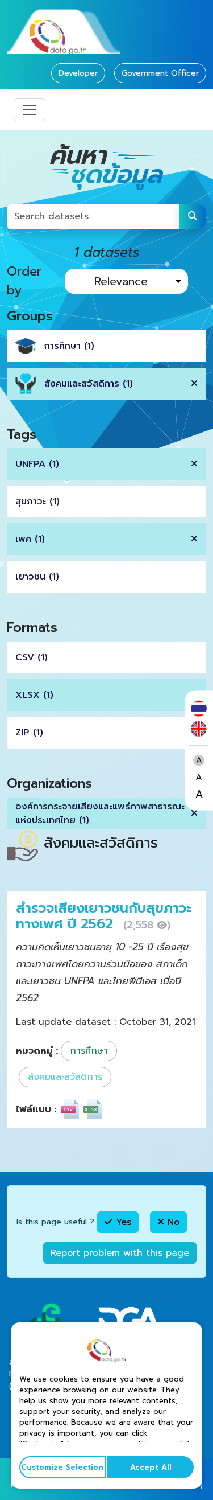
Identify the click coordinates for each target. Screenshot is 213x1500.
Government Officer (160, 73)
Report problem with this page (120, 1253)
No (171, 1222)
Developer (78, 73)
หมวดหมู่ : (37, 1051)
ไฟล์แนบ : (36, 1109)
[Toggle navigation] (29, 109)
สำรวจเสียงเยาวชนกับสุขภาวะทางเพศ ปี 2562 (103, 916)
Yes (121, 1222)
